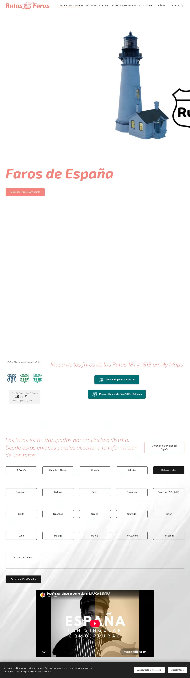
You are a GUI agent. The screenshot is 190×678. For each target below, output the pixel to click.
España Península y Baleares (25, 393)
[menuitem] (71, 5)
